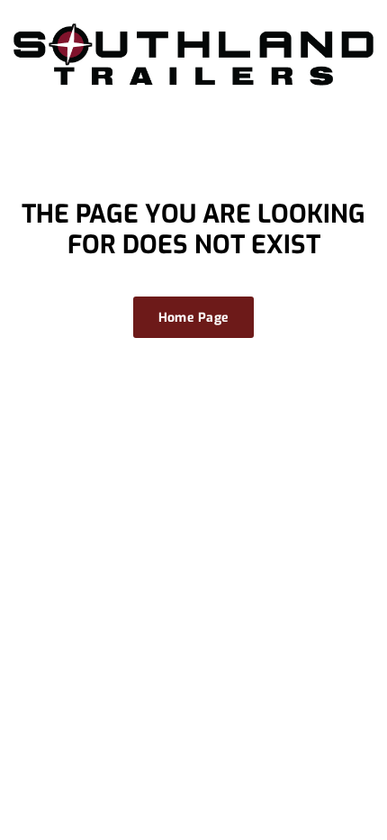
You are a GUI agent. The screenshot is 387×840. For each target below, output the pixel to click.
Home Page (194, 317)
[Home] (194, 53)
